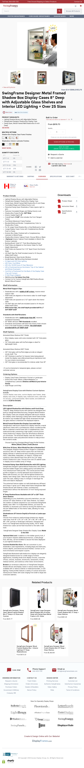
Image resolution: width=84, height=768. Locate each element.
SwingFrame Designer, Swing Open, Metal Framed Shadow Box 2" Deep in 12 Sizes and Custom (13, 613)
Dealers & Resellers (31, 687)
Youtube (80, 760)
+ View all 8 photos (8, 87)
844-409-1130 (14, 1)
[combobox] (32, 11)
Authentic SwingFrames (52, 684)
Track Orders (31, 681)
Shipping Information (11, 684)
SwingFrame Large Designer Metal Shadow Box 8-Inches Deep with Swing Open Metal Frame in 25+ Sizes (40, 613)
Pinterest (76, 756)
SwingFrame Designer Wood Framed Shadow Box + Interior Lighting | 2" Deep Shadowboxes (27, 649)
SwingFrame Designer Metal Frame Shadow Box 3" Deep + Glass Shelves (68, 612)
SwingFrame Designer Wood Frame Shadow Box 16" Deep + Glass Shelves (55, 648)
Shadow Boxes (60, 16)
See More (5, 128)
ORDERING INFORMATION (11, 678)
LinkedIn (80, 756)
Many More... (7, 148)
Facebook (67, 756)
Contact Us (78, 1)
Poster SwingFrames (16, 16)
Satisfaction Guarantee (73, 684)
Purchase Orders (11, 687)
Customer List (72, 681)
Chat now (66, 164)
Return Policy (31, 690)
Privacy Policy (73, 687)
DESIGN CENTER (52, 678)
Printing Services (52, 681)
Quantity (50, 128)
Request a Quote (11, 681)
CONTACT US (32, 678)
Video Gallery (52, 687)
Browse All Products (73, 11)
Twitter (71, 756)
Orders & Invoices (32, 684)
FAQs (52, 690)
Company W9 (11, 693)
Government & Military (11, 690)
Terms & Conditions (72, 690)
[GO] (59, 11)
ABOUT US (72, 678)
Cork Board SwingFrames (39, 16)
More (72, 16)
